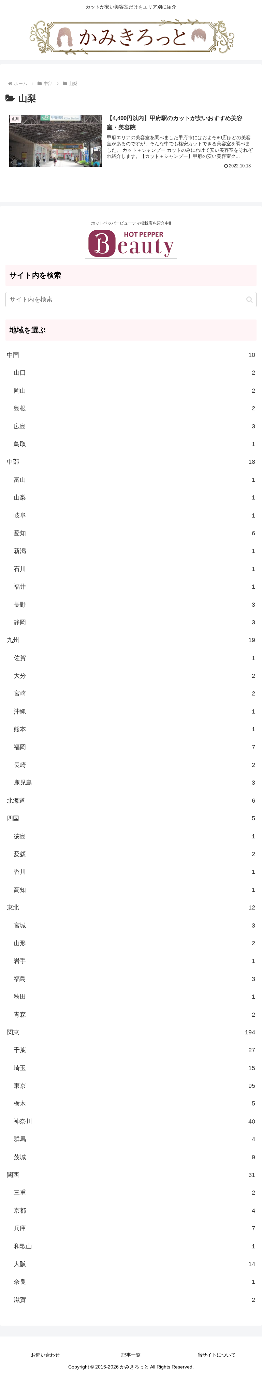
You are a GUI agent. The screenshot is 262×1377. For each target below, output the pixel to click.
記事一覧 (131, 1355)
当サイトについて (217, 1355)
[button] (250, 300)
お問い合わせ (45, 1355)
